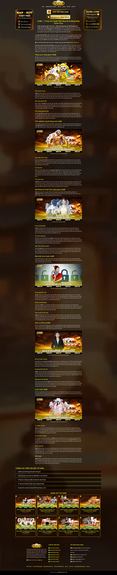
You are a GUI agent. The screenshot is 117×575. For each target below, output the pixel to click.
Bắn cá (59, 6)
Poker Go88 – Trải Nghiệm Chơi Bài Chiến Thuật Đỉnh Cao (90, 531)
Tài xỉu (68, 6)
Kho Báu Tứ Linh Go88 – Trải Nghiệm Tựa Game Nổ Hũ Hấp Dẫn (90, 510)
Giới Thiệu (29, 566)
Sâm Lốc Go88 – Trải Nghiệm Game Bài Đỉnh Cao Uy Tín (68, 531)
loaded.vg (39, 560)
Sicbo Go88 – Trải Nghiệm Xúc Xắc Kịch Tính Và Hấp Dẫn (25, 531)
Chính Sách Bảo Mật (37, 566)
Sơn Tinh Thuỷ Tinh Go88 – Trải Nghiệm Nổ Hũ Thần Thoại (47, 510)
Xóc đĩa (73, 6)
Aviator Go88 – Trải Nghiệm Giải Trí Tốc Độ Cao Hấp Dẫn (47, 531)
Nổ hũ (63, 6)
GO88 (43, 6)
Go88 (52, 26)
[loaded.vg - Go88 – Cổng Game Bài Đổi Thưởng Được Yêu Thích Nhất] (58, 2)
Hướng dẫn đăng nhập (55, 550)
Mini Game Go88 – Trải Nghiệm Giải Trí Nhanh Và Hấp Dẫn (25, 510)
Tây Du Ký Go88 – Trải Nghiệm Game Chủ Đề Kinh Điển (68, 510)
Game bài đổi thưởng (51, 6)
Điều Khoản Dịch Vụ (48, 566)
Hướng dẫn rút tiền (54, 554)
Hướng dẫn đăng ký (54, 548)
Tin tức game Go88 (54, 561)
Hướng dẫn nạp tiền (54, 557)
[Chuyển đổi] (17, 471)
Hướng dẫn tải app (54, 552)
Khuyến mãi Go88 (54, 559)
